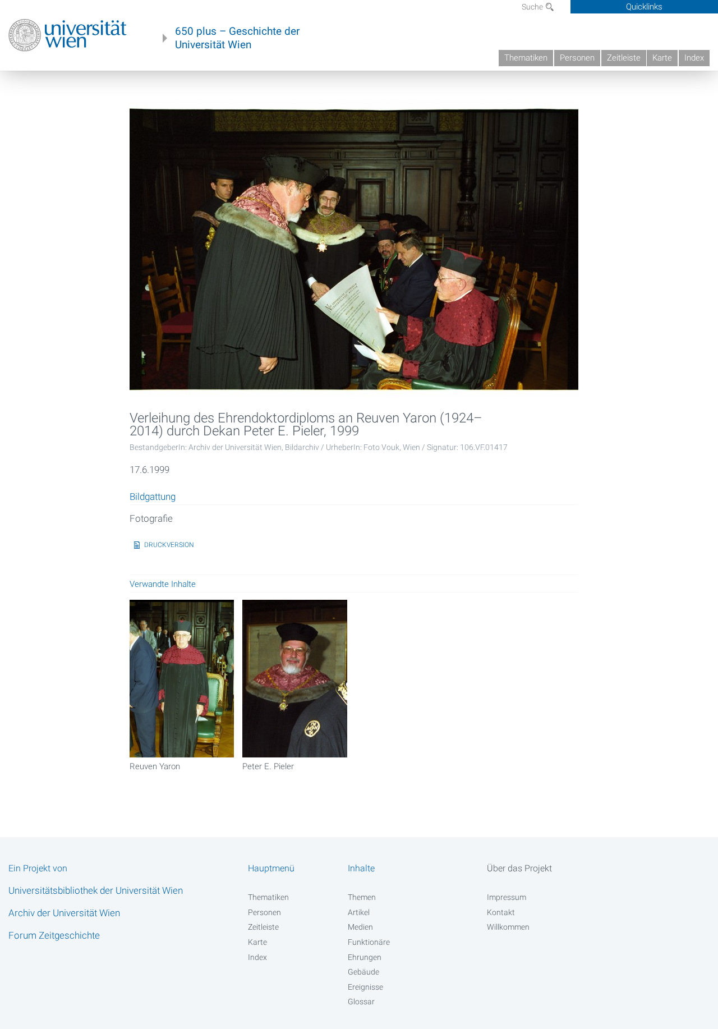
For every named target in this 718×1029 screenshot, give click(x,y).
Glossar (361, 1001)
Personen (577, 58)
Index (694, 58)
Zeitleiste (624, 58)
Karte (662, 58)
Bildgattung (153, 497)
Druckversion (169, 545)
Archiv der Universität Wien (64, 912)
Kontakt (501, 912)
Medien (360, 926)
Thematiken (525, 58)
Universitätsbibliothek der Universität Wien (95, 890)
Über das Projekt (519, 868)
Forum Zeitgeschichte (54, 935)
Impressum (506, 897)
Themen (362, 897)
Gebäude (363, 971)
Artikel (359, 912)
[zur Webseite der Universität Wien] (67, 35)
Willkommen (508, 926)
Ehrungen (364, 957)
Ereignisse (365, 986)
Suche (533, 6)
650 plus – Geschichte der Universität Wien (237, 38)
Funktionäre (369, 942)
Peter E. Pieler (268, 766)
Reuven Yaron (155, 766)
